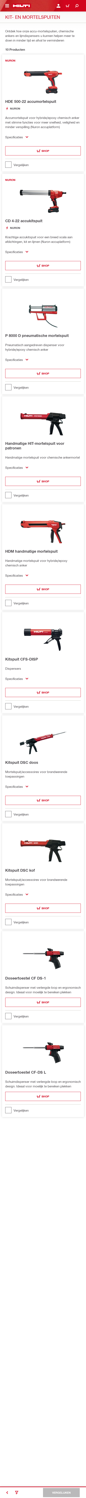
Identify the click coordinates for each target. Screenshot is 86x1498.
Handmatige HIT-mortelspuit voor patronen (34, 445)
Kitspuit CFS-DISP (21, 659)
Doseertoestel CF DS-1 (25, 978)
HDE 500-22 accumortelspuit (30, 101)
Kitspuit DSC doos (21, 762)
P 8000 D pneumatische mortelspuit (37, 335)
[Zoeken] (76, 5)
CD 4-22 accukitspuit (23, 220)
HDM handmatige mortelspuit (31, 551)
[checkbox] (43, 164)
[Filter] (16, 1492)
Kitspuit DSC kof (20, 870)
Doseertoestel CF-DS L (25, 1072)
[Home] (21, 6)
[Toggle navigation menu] (7, 5)
